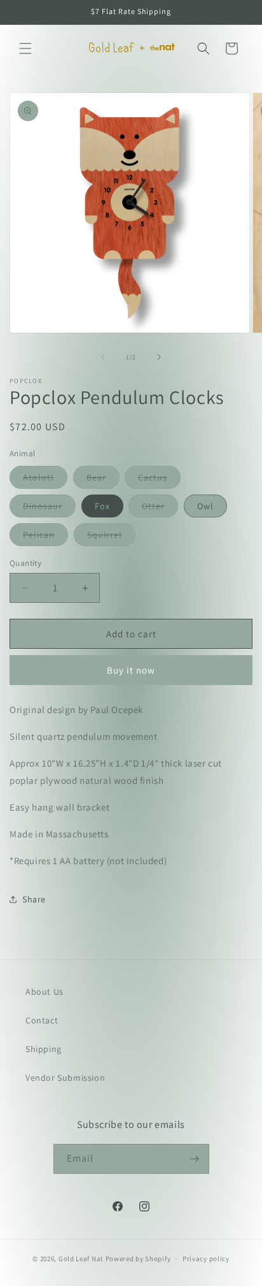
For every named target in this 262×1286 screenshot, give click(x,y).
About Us (44, 991)
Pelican (45, 537)
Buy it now (131, 670)
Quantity (25, 563)
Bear (103, 480)
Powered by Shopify (138, 1258)
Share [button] (34, 899)
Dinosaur (49, 508)
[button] (25, 48)
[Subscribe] (195, 1159)
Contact (41, 1020)
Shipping (43, 1049)
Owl (205, 506)
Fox (102, 506)
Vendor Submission (65, 1077)
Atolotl (45, 480)
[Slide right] (159, 357)
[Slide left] (103, 357)
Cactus (159, 480)
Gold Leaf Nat (81, 1258)
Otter (160, 508)
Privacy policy (206, 1258)
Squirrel (111, 537)
